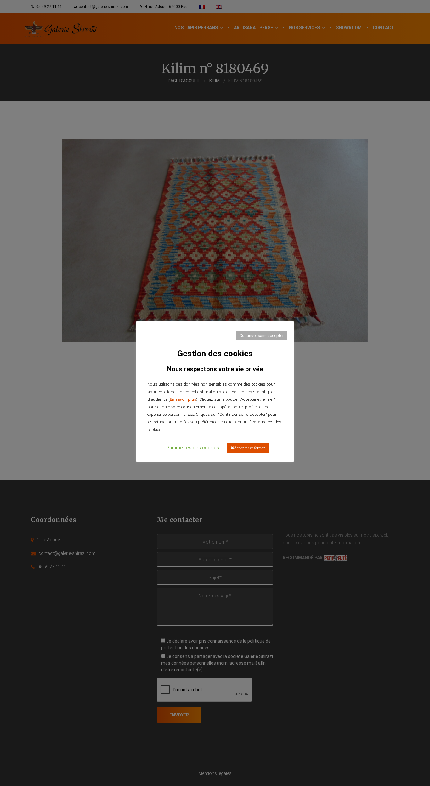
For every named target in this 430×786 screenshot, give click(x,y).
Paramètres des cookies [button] (193, 447)
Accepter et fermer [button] (249, 448)
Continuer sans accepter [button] (262, 335)
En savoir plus (183, 399)
